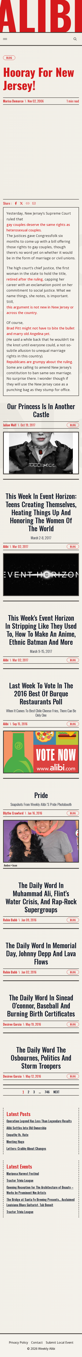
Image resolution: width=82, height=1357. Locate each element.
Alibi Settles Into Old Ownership (26, 1128)
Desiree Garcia (12, 1024)
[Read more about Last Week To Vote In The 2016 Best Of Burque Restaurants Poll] (41, 754)
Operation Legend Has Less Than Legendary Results (39, 1121)
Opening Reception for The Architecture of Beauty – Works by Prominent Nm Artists (39, 1190)
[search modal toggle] (75, 39)
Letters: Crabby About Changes (26, 1148)
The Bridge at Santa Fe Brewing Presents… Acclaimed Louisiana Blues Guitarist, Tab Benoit (40, 1202)
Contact (37, 1342)
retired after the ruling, (25, 279)
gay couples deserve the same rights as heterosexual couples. (38, 227)
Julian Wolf (9, 425)
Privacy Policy (18, 1342)
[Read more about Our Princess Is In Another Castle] (41, 455)
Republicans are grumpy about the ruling (39, 361)
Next (56, 1092)
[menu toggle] (5, 39)
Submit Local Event (59, 1342)
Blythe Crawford (13, 813)
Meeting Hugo (15, 1141)
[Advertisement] (41, 152)
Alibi (5, 546)
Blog (9, 58)
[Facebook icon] (16, 203)
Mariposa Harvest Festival (22, 1173)
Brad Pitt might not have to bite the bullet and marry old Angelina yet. (40, 331)
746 (47, 1092)
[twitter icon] (21, 203)
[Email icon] (33, 203)
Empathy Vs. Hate (17, 1134)
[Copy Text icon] (27, 203)
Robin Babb (10, 920)
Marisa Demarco (13, 101)
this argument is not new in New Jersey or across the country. (40, 310)
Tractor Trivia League (19, 1180)
